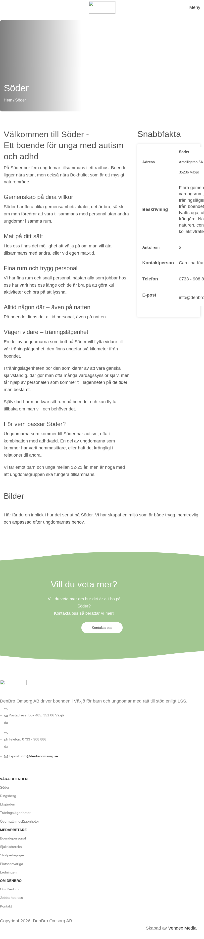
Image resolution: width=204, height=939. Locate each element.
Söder (4, 787)
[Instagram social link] (17, 770)
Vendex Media (182, 928)
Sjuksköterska (11, 847)
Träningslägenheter (15, 813)
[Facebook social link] (5, 770)
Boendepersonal (13, 838)
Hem (8, 100)
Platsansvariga (11, 864)
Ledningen (8, 872)
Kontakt (6, 906)
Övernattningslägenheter (19, 821)
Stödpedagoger (12, 855)
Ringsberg (8, 796)
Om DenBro (9, 889)
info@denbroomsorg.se (39, 756)
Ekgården (7, 804)
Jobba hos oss (11, 898)
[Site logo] (102, 7)
